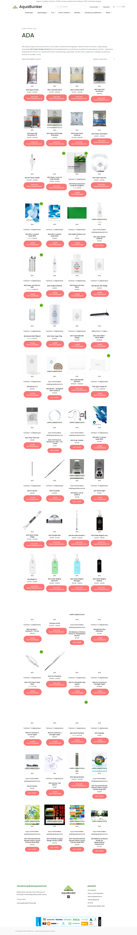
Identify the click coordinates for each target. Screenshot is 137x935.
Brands (30, 28)
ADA (32, 86)
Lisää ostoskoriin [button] (77, 193)
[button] (99, 7)
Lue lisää (99, 246)
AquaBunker (30, 6)
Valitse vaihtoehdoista (34, 98)
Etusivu (24, 28)
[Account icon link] (113, 6)
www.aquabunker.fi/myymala (26, 903)
